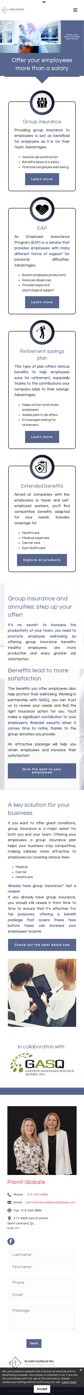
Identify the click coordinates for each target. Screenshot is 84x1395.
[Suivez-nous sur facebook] (13, 1243)
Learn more (69, 1382)
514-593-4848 (37, 1194)
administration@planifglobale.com (50, 1202)
